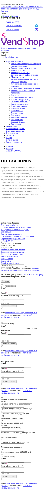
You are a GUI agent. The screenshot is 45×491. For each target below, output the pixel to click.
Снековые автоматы (19, 102)
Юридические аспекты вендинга (15, 230)
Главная (9, 146)
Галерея (13, 9)
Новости (9, 148)
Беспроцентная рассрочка (12, 254)
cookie (23, 274)
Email (4, 293)
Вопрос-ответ (7, 259)
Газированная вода (19, 106)
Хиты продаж (17, 113)
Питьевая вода (17, 111)
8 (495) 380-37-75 (12, 22)
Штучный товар (18, 108)
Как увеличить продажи (11, 234)
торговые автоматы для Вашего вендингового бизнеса (20, 269)
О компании (6, 6)
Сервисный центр (24, 9)
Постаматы (15, 115)
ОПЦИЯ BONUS (13, 151)
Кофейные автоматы (19, 104)
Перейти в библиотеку (10, 263)
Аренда (36, 9)
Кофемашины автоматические (24, 68)
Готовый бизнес (18, 122)
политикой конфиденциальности (16, 316)
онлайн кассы (12, 140)
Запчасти (10, 135)
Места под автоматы (9, 256)
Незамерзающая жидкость (22, 97)
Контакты (5, 11)
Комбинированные (19, 117)
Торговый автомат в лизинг (13, 250)
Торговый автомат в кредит (13, 252)
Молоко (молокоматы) (20, 73)
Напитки (15, 95)
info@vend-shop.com (9, 57)
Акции (9, 138)
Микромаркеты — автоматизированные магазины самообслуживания (24, 79)
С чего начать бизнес (10, 225)
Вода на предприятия (15, 131)
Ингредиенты (12, 133)
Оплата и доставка (20, 6)
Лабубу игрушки (18, 70)
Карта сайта (6, 261)
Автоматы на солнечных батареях (25, 88)
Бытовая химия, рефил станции (24, 75)
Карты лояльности (14, 142)
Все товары (16, 124)
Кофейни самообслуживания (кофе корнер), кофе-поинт (26, 65)
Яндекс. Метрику (35, 274)
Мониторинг (11, 126)
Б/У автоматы (17, 120)
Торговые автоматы (14, 61)
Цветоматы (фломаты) (20, 99)
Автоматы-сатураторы (15, 129)
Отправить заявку (9, 306)
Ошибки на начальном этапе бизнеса (16, 227)
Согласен (5, 281)
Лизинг (31, 6)
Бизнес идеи (6, 232)
